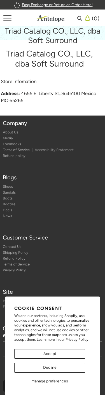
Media (8, 138)
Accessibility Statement (54, 150)
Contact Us (12, 246)
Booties (9, 204)
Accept (49, 353)
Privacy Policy (77, 339)
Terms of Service (17, 150)
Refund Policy (14, 258)
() (95, 18)
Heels (7, 210)
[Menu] (7, 18)
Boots (8, 198)
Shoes (8, 186)
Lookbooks (12, 144)
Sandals (9, 192)
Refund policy (14, 156)
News (7, 216)
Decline (50, 367)
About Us (10, 132)
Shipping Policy (15, 252)
